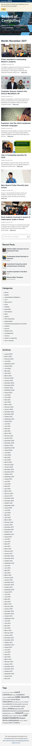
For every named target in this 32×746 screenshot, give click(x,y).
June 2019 (7, 484)
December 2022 (9, 383)
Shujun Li (11, 716)
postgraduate (8, 321)
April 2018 (7, 518)
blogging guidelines (23, 740)
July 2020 (7, 453)
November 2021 (9, 414)
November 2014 (9, 614)
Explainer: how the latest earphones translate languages (16, 124)
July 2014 (7, 621)
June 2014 (7, 623)
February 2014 (8, 633)
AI (2, 692)
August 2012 (8, 676)
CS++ (6, 300)
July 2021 (7, 424)
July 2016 (7, 566)
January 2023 (8, 381)
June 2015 (7, 597)
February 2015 (8, 606)
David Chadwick (6, 699)
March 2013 (7, 659)
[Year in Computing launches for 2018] (16, 148)
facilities (6, 307)
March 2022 (8, 405)
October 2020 (8, 445)
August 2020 (8, 450)
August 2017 (8, 537)
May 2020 (7, 457)
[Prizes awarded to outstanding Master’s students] (16, 55)
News (6, 314)
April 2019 (7, 489)
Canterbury (7, 695)
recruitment (12, 713)
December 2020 (9, 441)
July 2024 (7, 361)
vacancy (6, 336)
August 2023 (8, 366)
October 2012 (8, 671)
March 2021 (7, 433)
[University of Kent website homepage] (7, 1)
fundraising (21, 702)
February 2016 (8, 578)
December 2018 (9, 498)
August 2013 (8, 647)
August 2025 (8, 354)
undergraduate (13, 720)
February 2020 (8, 465)
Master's (4, 709)
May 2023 (7, 371)
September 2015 (9, 590)
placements (13, 711)
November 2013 (9, 640)
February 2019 (8, 493)
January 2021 (8, 438)
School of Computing (10, 18)
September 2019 (9, 477)
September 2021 (9, 419)
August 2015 (8, 592)
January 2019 (8, 496)
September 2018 (9, 505)
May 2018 (7, 515)
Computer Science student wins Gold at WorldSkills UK (14, 92)
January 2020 (8, 467)
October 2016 (8, 561)
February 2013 (8, 662)
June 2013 (7, 652)
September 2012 (9, 674)
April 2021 (7, 431)
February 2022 (8, 407)
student (6, 718)
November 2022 (9, 385)
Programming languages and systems (15, 324)
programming (6, 713)
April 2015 (7, 602)
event (6, 304)
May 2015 (7, 599)
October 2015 (8, 587)
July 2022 (7, 395)
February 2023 (8, 378)
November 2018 (9, 501)
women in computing (10, 338)
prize (27, 711)
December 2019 (9, 469)
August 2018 (8, 508)
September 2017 (9, 534)
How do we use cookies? (10, 6)
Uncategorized (8, 333)
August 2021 (8, 421)
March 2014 (7, 630)
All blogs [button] (28, 1)
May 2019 (7, 486)
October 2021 (8, 417)
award (17, 692)
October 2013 (8, 642)
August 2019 (8, 479)
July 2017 (7, 539)
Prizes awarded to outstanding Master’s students (13, 60)
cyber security (22, 697)
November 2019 (9, 472)
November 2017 (9, 530)
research (7, 326)
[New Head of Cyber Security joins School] (16, 177)
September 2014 (9, 618)
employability (7, 702)
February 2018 (8, 522)
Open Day (18, 709)
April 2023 (7, 373)
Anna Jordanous (10, 692)
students (14, 718)
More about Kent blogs (9, 740)
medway (11, 709)
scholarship (26, 713)
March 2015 (7, 604)
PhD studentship (9, 319)
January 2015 (8, 609)
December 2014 (9, 611)
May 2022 (7, 400)
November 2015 (9, 585)
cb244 (3, 64)
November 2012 (9, 669)
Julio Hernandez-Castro (17, 706)
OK (3, 9)
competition (20, 695)
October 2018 (8, 503)
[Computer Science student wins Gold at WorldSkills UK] (16, 86)
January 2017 (8, 554)
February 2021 (8, 436)
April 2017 (7, 546)
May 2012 (7, 679)
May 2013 (7, 655)
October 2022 (8, 388)
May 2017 (7, 544)
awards (6, 295)
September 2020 (9, 448)
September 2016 (9, 563)
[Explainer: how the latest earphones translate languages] (16, 118)
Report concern (16, 742)
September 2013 (9, 645)
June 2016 (7, 568)
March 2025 (8, 356)
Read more (24, 72)
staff (25, 715)
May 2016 (7, 570)
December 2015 (9, 582)
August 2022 (8, 393)
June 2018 (7, 513)
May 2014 (7, 626)
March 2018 (7, 520)
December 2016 (9, 556)
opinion (6, 317)
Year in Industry (9, 341)
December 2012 (9, 667)
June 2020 (7, 455)
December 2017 (9, 527)
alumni (6, 292)
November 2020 (9, 443)
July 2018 (7, 510)
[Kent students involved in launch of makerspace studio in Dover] (16, 212)
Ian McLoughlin (17, 704)
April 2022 (7, 402)
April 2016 (7, 573)
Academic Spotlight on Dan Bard (17, 272)
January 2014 (8, 635)
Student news (8, 331)
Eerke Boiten (15, 700)
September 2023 (9, 364)
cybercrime (11, 697)
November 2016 (9, 558)
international (8, 312)
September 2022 (9, 390)
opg (3, 96)
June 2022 (7, 397)
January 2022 (8, 409)
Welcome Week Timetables (15, 277)
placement (5, 711)
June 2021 (7, 426)
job (9, 706)
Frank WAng (16, 702)
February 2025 (8, 359)
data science (8, 302)
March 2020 (8, 462)
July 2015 (7, 594)
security (6, 329)
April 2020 (7, 460)
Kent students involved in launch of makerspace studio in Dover (15, 218)
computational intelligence (12, 297)
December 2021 (9, 412)
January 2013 (8, 664)
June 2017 (7, 542)
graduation (7, 309)
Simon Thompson (18, 716)
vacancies (21, 720)
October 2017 (8, 532)
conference (4, 697)
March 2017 (7, 549)
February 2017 (8, 551)
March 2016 (7, 575)
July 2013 (7, 650)
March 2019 (7, 491)
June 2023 (7, 369)
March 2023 (8, 376)
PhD (22, 709)
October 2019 (8, 474)
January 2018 (8, 525)
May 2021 (7, 429)
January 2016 (8, 580)
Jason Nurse (5, 706)
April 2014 (7, 628)
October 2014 (8, 616)
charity (14, 695)
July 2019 (7, 481)
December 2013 (9, 638)
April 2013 (7, 657)
